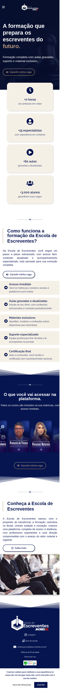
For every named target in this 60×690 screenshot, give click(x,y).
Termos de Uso (30, 657)
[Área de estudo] (23, 641)
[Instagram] (25, 635)
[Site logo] (30, 7)
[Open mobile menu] (3, 7)
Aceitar (41, 685)
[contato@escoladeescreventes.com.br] (14, 647)
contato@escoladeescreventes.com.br (31, 647)
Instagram (32, 635)
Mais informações (22, 685)
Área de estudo (32, 641)
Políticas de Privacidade (30, 652)
